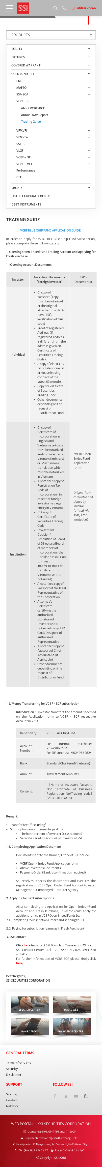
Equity (16, 49)
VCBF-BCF (23, 101)
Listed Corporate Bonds (31, 196)
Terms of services (18, 1063)
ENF (19, 81)
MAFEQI (21, 87)
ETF (19, 177)
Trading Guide (31, 121)
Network (12, 1106)
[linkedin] (65, 1096)
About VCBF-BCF (33, 108)
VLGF (19, 150)
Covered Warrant (26, 65)
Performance (25, 170)
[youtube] (76, 1096)
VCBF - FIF (23, 157)
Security (12, 1069)
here (27, 945)
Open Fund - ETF (23, 74)
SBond (16, 188)
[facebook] (55, 1096)
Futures (18, 57)
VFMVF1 (21, 130)
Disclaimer (13, 1075)
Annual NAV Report (34, 115)
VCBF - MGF (24, 164)
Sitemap (12, 1094)
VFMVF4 (22, 137)
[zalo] (86, 1096)
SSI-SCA (22, 94)
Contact (12, 1100)
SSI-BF (21, 144)
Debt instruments (26, 204)
